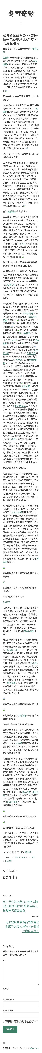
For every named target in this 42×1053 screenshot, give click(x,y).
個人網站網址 (8, 1011)
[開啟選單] (21, 23)
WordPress (34, 1048)
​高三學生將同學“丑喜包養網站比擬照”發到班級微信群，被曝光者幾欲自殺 (20, 906)
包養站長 (12, 211)
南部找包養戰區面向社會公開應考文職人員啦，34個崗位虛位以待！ (22, 927)
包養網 (6, 57)
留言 (5, 960)
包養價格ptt (20, 406)
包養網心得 (12, 650)
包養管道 (7, 602)
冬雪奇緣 (21, 14)
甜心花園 (26, 792)
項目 (33, 857)
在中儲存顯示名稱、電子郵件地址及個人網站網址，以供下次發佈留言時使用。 (21, 1022)
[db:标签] (8, 861)
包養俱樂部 (29, 631)
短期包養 (31, 353)
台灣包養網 (27, 313)
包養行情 (11, 284)
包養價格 (11, 683)
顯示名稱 (7, 989)
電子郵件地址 (8, 1000)
